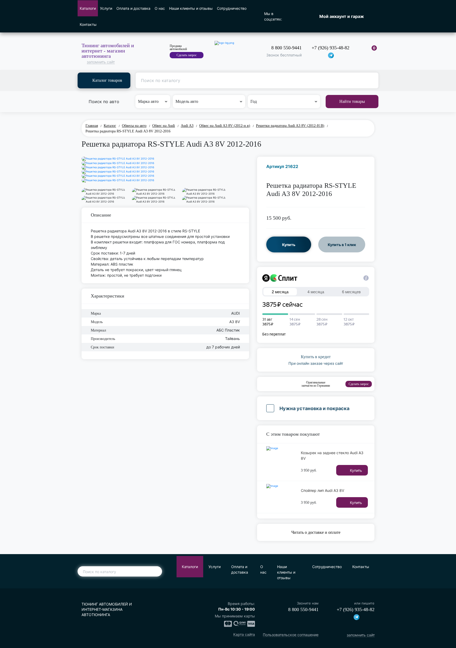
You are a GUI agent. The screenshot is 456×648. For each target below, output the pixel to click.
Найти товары (352, 101)
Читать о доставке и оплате (315, 532)
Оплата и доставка (133, 8)
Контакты (88, 24)
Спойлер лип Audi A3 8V (322, 490)
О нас (160, 8)
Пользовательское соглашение (291, 635)
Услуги (106, 8)
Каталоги (88, 8)
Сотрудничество (231, 8)
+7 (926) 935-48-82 (330, 47)
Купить (288, 244)
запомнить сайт (101, 62)
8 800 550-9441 (286, 47)
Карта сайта (244, 635)
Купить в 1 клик (342, 244)
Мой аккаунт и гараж (341, 16)
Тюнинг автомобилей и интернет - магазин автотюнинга (108, 50)
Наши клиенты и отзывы (191, 8)
